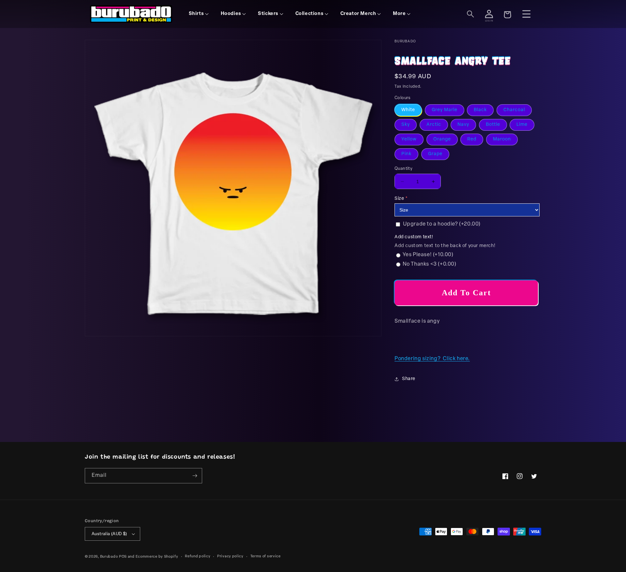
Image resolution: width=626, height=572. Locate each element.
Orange (442, 139)
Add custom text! (414, 237)
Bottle (493, 124)
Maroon (502, 139)
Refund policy (197, 556)
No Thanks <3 (429, 264)
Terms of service (265, 556)
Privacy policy (230, 556)
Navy (463, 124)
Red (471, 139)
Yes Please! (428, 254)
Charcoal (514, 110)
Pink (406, 154)
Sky (405, 124)
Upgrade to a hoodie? (442, 224)
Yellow (409, 139)
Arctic (433, 124)
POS (123, 557)
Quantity (403, 169)
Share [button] (408, 378)
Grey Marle (444, 110)
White (408, 110)
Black (480, 110)
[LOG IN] (489, 14)
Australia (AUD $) (109, 534)
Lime (522, 124)
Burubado (109, 557)
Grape (435, 154)
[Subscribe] (194, 475)
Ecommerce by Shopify (157, 557)
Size (399, 198)
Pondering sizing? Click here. (432, 358)
